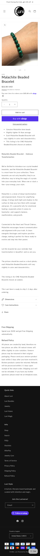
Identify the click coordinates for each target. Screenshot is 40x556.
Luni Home (8, 411)
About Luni (8, 396)
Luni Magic (8, 416)
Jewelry (7, 406)
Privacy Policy (9, 466)
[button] (4, 11)
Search (7, 435)
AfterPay (7, 451)
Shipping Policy (10, 471)
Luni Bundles (9, 401)
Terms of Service (10, 461)
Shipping (4, 89)
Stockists (7, 446)
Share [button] (6, 312)
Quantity (5, 100)
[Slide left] (15, 70)
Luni (16, 552)
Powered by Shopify (24, 552)
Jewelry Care (9, 456)
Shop (6, 430)
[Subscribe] (32, 505)
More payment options (20, 124)
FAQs (6, 440)
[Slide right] (24, 70)
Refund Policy (9, 476)
